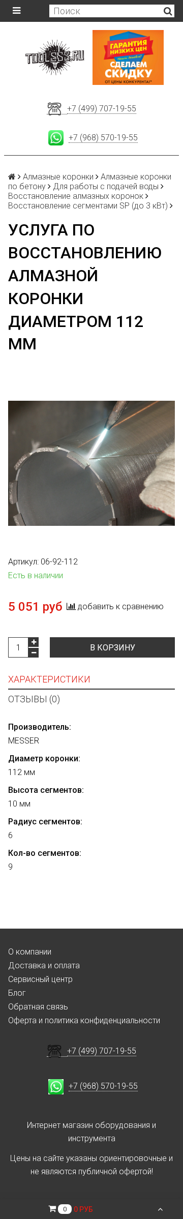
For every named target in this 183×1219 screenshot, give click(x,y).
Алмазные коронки (58, 177)
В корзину (112, 647)
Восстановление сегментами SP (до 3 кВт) (88, 206)
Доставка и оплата (44, 965)
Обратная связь (38, 1007)
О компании (29, 952)
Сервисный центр (40, 979)
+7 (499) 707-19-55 (101, 108)
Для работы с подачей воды (106, 186)
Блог (17, 993)
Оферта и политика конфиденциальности (84, 1020)
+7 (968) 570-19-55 (103, 137)
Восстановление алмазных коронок (75, 196)
